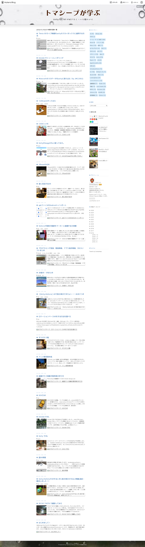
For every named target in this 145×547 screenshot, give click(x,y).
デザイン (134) (94, 54)
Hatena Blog (71, 544)
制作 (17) (100, 45)
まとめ (39, 253)
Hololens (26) (101, 89)
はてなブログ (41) (95, 48)
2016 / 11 (95, 236)
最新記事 (93, 112)
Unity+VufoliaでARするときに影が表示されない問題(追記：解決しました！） (60, 480)
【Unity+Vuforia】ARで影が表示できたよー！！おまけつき (61, 294)
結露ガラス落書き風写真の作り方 (51, 376)
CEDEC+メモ (44, 124)
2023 (92, 217)
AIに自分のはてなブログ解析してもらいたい (103, 129)
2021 (92, 222)
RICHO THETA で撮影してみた (50, 503)
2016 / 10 (95, 238)
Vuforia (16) (93, 92)
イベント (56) (100, 42)
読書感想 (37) (93, 83)
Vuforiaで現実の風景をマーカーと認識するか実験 (58, 226)
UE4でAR (42, 395)
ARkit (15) (100, 75)
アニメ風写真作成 (45, 357)
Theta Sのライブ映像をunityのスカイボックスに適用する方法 (60, 34)
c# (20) (99, 60)
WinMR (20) (101, 92)
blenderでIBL (44, 417)
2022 (92, 219)
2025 (92, 212)
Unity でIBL (43, 436)
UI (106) (92, 72)
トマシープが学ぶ (72, 7)
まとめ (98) (93, 75)
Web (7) (102, 54)
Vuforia (46, 103)
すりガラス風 (44, 337)
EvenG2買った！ (103, 161)
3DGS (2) (92, 36)
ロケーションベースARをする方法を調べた (55, 316)
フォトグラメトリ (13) (96, 80)
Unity (39, 38)
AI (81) (92, 34)
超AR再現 (42, 457)
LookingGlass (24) (95, 78)
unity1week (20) (101, 86)
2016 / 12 (95, 235)
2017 (92, 231)
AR (42, 81)
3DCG (58, 253)
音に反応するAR (45, 184)
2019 (92, 226)
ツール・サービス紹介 (47, 253)
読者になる (140, 6)
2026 (92, 210)
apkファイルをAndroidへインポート (52, 205)
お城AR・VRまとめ (46, 272)
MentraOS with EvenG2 (103, 117)
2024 (92, 215)
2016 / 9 (94, 240)
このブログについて (94, 201)
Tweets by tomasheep (95, 251)
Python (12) (102, 95)
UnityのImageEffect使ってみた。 (52, 143)
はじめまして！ (44, 522)
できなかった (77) (101, 72)
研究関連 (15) (93, 95)
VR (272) (92, 57)
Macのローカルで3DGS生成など (104, 150)
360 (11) (103, 48)
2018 (92, 228)
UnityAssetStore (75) (96, 69)
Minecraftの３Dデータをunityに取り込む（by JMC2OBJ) (61, 78)
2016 (92, 233)
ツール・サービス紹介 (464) (97, 39)
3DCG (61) (93, 51)
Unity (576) (99, 57)
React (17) (93, 60)
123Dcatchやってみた (47, 101)
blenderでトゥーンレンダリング (51, 58)
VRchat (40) (98, 34)
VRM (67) (92, 66)
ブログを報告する (81, 544)
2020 (92, 224)
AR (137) (99, 51)
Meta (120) (93, 45)
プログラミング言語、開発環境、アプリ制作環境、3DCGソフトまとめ (59, 249)
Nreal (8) (92, 42)
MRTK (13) (93, 89)
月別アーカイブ (95, 207)
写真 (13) (92, 86)
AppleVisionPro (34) (95, 63)
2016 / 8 (94, 242)
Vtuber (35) (102, 83)
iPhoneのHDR (44, 164)
